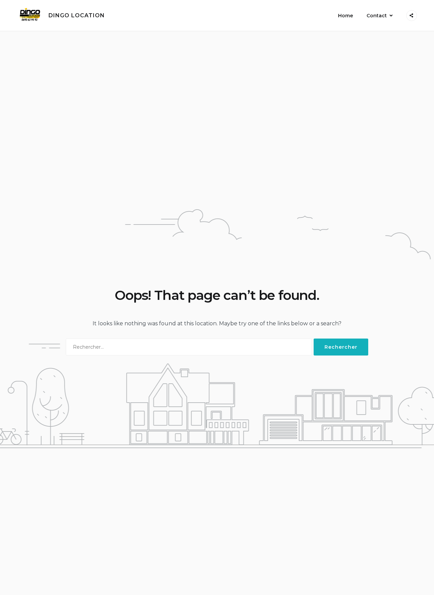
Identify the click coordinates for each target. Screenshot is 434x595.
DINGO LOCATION (76, 15)
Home (345, 16)
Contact (377, 16)
